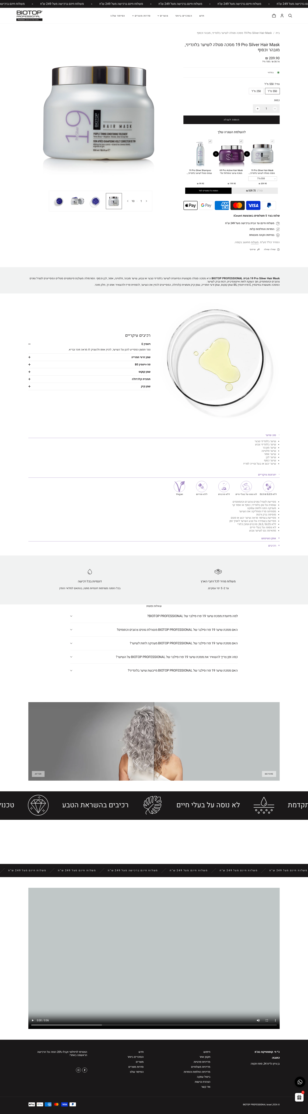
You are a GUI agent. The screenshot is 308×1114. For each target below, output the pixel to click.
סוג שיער (270, 435)
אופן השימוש (268, 538)
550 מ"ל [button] (261, 178)
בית (278, 33)
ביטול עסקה (203, 1077)
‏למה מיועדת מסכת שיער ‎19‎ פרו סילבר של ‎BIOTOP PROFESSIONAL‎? (192, 616)
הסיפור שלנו (118, 15)
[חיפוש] (290, 15)
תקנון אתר (204, 1057)
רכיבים (272, 546)
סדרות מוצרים (136, 1067)
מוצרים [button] (164, 15)
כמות (277, 100)
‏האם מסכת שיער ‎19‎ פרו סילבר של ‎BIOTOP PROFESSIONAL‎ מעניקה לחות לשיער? (184, 643)
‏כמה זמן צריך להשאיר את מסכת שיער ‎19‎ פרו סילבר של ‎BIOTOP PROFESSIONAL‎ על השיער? (177, 657)
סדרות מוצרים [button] (143, 15)
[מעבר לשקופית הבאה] (127, 201)
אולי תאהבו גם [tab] (154, 838)
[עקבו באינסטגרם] (78, 1070)
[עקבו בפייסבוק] (84, 1070)
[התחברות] (282, 15)
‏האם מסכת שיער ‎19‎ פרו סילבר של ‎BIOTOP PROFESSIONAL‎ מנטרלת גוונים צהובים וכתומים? (177, 629)
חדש (201, 15)
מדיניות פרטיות (202, 1062)
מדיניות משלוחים (200, 1067)
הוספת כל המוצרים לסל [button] (208, 190)
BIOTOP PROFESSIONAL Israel (257, 1104)
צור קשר (205, 1087)
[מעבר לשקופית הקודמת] (146, 201)
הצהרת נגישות (202, 1082)
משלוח (255, 242)
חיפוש (206, 1052)
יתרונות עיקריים (267, 475)
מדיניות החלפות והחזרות (197, 1072)
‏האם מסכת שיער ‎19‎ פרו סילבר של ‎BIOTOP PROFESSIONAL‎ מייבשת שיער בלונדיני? (183, 670)
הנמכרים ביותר (183, 15)
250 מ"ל (256, 91)
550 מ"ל (272, 91)
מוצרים (140, 1062)
